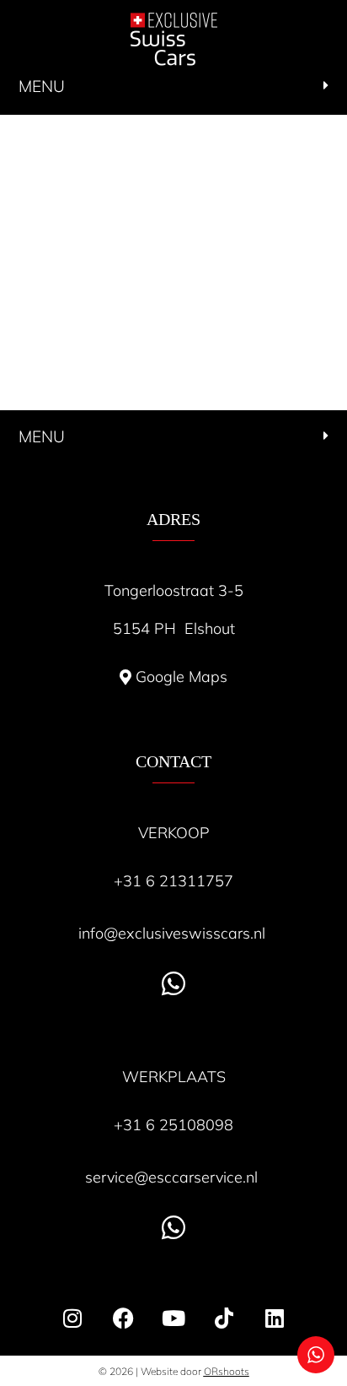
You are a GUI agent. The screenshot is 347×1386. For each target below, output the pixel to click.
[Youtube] (173, 1318)
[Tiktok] (224, 1318)
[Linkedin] (275, 1318)
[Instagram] (72, 1318)
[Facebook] (123, 1318)
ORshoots (226, 1371)
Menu (42, 86)
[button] (173, 87)
